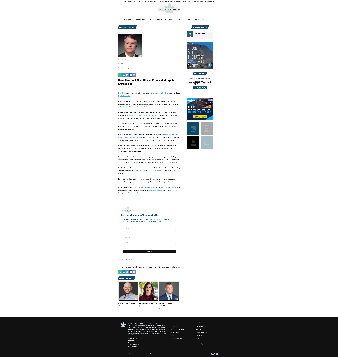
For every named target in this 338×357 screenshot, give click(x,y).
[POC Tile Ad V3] (200, 109)
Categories (199, 335)
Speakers (198, 338)
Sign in (196, 19)
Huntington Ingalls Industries (161, 93)
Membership (140, 19)
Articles (187, 19)
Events (151, 19)
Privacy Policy (131, 340)
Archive (178, 19)
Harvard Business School (156, 190)
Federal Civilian (175, 332)
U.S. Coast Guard (149, 137)
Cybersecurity (174, 326)
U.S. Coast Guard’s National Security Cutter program (139, 107)
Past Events (199, 329)
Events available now (202, 332)
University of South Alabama (145, 187)
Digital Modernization (176, 338)
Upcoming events (201, 326)
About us (130, 342)
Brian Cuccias (122, 93)
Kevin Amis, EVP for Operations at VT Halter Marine (164, 267)
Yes (211, 1)
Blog (170, 19)
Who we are (128, 19)
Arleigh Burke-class (140, 171)
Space (172, 335)
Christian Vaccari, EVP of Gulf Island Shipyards (133, 267)
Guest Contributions (133, 344)
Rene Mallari (140, 88)
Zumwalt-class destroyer (156, 171)
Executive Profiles (128, 259)
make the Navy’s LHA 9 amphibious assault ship (143, 115)
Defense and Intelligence (177, 329)
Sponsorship (161, 19)
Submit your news (132, 346)
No (213, 1)
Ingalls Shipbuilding (124, 96)
